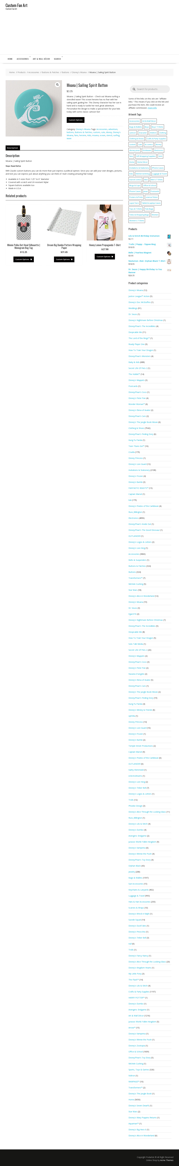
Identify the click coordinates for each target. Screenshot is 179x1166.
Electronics (158, 150)
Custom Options (76, 120)
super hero (134, 203)
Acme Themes (166, 1160)
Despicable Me (135, 332)
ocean (102, 135)
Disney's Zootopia (137, 1045)
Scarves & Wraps (136, 907)
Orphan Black (135, 865)
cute (103, 132)
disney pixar (134, 150)
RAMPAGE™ (134, 1081)
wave (69, 138)
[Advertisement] (89, 33)
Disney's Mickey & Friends (140, 710)
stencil (109, 135)
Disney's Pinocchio (137, 931)
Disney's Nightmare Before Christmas (146, 320)
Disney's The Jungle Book (140, 1093)
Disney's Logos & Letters (140, 542)
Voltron (132, 1075)
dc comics (149, 144)
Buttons (132, 572)
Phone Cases (135, 191)
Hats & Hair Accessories (139, 901)
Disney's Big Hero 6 (137, 1129)
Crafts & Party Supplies (156, 138)
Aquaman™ (134, 1123)
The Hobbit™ (134, 374)
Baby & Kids (134, 362)
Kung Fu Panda (135, 440)
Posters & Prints (136, 197)
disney (109, 132)
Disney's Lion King (137, 548)
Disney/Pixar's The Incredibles (142, 326)
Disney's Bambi (136, 482)
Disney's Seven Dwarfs (139, 1105)
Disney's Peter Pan (137, 398)
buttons (70, 132)
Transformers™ (136, 578)
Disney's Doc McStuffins (140, 302)
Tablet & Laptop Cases (151, 203)
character (143, 132)
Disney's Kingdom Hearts (140, 967)
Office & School (149, 185)
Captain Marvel (135, 494)
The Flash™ (134, 979)
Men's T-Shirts (157, 179)
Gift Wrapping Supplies (146, 156)
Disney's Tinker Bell (137, 787)
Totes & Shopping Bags (139, 214)
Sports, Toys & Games (139, 1069)
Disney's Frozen (136, 476)
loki (130, 500)
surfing (116, 135)
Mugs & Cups (134, 185)
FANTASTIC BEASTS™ (139, 488)
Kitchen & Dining (142, 173)
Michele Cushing (136, 584)
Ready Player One (137, 344)
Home (10, 58)
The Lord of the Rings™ (139, 338)
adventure (112, 129)
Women (155, 214)
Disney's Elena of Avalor (139, 410)
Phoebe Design (135, 805)
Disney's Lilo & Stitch (138, 823)
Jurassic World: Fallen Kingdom (142, 841)
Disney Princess (136, 458)
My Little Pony (135, 973)
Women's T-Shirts (136, 220)
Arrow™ (132, 1027)
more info (152, 108)
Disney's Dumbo (136, 829)
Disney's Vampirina (137, 847)
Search (57, 58)
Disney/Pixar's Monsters (139, 356)
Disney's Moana (83, 129)
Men (146, 179)
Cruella (132, 452)
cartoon (132, 132)
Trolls (131, 799)
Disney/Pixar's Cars (137, 416)
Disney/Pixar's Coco (138, 392)
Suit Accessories (136, 883)
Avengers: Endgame (137, 835)
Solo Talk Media (136, 644)
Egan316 (132, 614)
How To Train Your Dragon (141, 350)
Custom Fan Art (16, 5)
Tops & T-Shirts (135, 209)
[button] (57, 84)
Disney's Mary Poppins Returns (143, 1117)
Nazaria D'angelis (136, 674)
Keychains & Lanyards (139, 889)
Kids (89, 135)
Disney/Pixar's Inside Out (140, 524)
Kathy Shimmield (136, 770)
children (153, 132)
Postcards (155, 191)
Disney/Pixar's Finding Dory (141, 434)
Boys (147, 127)
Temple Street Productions (141, 746)
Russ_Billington (135, 512)
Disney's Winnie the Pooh (140, 853)
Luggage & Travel (159, 173)
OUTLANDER (135, 536)
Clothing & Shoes (136, 138)
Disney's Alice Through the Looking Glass (147, 811)
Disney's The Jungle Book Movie (143, 422)
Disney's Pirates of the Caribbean (144, 506)
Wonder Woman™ (137, 404)
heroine (82, 135)
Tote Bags (149, 209)
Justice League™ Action (139, 296)
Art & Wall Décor (41, 58)
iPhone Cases (158, 168)
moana (95, 135)
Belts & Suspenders (137, 560)
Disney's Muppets (137, 380)
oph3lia (132, 716)
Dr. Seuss (133, 314)
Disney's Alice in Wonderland (141, 596)
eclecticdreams (135, 775)
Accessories (23, 58)
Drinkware (147, 150)
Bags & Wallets (135, 127)
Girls (160, 156)
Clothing (162, 132)
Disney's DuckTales (137, 925)
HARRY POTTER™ (137, 997)
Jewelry (132, 871)
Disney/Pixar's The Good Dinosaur (144, 530)
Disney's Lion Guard (138, 464)
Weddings (133, 308)
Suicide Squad (135, 919)
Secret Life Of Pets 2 (138, 368)
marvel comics (135, 179)
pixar (145, 191)
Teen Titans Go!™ (136, 446)
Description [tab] (12, 148)
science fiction (152, 197)
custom (96, 132)
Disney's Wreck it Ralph (139, 913)
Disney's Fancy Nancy (138, 955)
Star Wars (133, 590)
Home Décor (142, 162)
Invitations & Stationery (139, 168)
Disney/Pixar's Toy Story (140, 859)
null (130, 943)
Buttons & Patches (83, 132)
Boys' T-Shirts (157, 127)
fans (76, 135)
